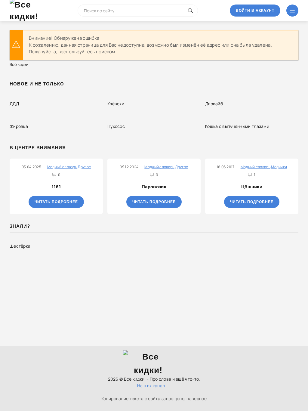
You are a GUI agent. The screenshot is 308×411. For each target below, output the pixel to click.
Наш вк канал (151, 385)
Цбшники (251, 186)
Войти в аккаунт (255, 10)
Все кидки (19, 64)
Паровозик (154, 186)
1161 (56, 186)
